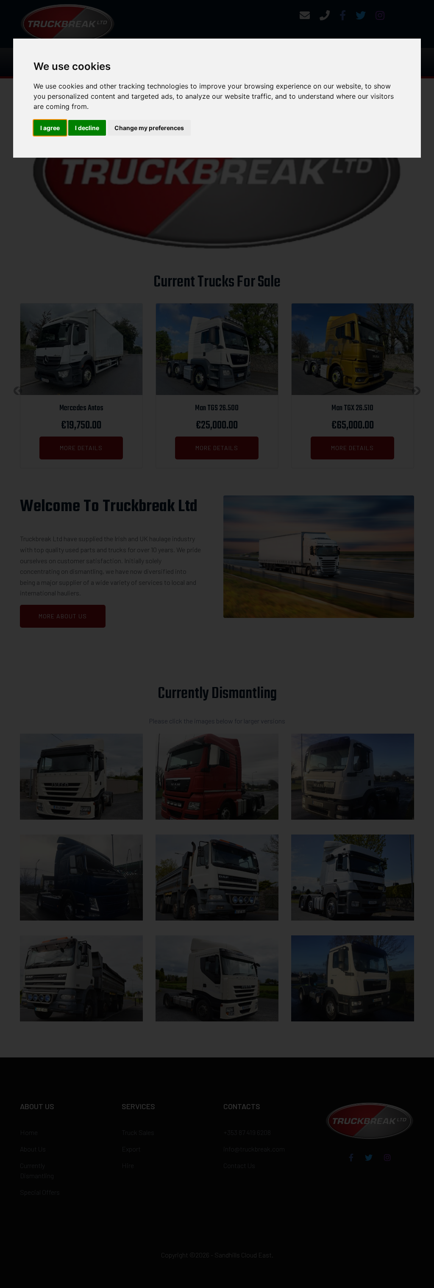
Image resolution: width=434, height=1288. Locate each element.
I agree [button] (50, 127)
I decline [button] (87, 127)
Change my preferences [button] (149, 127)
